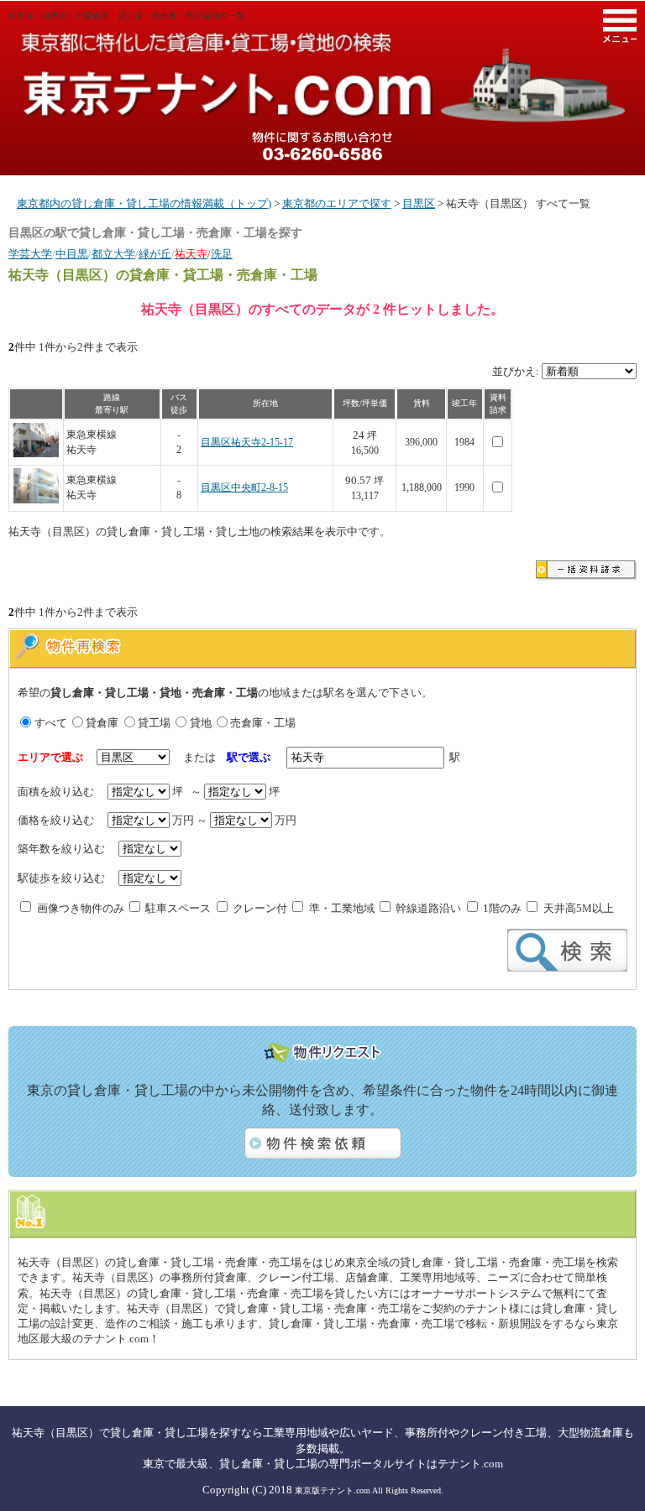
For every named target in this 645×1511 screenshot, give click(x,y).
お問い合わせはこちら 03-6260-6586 (322, 146)
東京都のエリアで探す (336, 203)
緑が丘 (155, 253)
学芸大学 (30, 253)
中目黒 (71, 253)
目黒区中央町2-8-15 (244, 487)
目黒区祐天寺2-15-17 (247, 442)
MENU (620, 26)
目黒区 (418, 203)
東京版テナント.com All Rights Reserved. (369, 1490)
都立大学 (113, 253)
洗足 (222, 253)
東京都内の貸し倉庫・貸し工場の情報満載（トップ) (144, 203)
